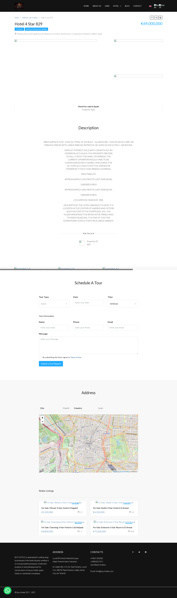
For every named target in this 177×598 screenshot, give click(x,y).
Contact (137, 6)
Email (110, 322)
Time (110, 297)
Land (107, 6)
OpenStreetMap (125, 471)
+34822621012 (96, 562)
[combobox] (54, 304)
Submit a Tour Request (51, 363)
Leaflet (115, 471)
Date (75, 297)
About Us (97, 6)
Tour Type (44, 297)
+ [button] (42, 417)
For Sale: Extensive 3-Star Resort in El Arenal (112, 527)
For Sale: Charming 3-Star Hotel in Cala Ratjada (62, 527)
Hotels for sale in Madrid (36, 29)
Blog (127, 6)
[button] (7, 590)
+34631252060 (96, 558)
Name (42, 322)
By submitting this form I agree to (62, 357)
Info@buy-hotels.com (105, 571)
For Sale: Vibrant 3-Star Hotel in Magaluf (59, 508)
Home (86, 6)
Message (43, 333)
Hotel (116, 6)
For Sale (19, 29)
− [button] (42, 421)
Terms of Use (75, 357)
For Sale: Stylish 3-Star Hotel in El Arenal (111, 508)
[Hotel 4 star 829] (89, 439)
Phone (76, 322)
